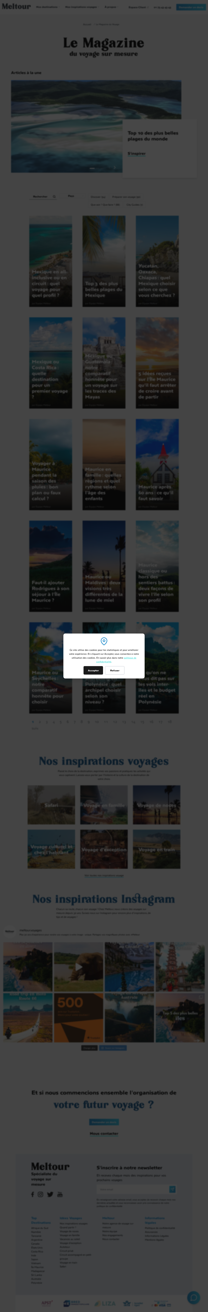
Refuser (114, 670)
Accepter (93, 670)
